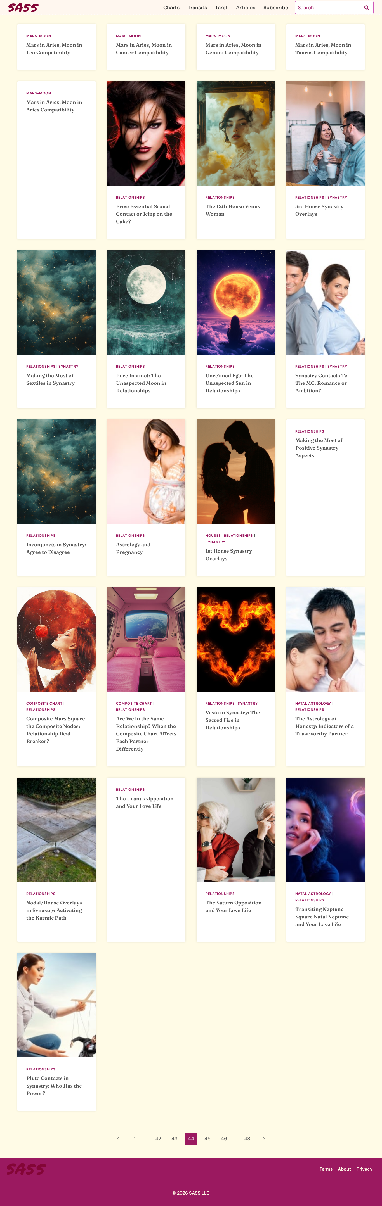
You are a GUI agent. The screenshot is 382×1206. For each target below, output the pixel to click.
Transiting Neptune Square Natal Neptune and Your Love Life (322, 916)
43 (174, 1138)
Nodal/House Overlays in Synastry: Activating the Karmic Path (54, 910)
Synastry (337, 197)
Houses (213, 535)
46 (224, 1138)
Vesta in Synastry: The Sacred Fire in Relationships (233, 720)
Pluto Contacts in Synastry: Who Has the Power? (54, 1085)
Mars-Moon (38, 36)
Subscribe (275, 7)
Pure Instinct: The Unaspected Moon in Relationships (141, 383)
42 (158, 1138)
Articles (245, 7)
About (344, 1169)
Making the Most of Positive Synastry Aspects (319, 448)
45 (207, 1138)
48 (247, 1138)
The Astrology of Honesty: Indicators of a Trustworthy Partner (324, 726)
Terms (326, 1169)
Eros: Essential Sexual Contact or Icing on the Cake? (144, 214)
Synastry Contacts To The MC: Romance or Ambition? (321, 383)
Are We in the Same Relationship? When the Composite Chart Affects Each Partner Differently (146, 733)
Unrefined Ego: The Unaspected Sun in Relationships (230, 383)
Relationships (130, 197)
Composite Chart (44, 703)
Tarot (221, 7)
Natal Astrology (313, 703)
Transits (197, 7)
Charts (171, 7)
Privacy (364, 1169)
